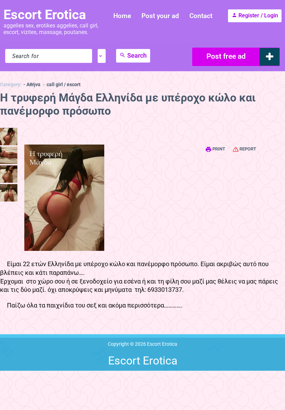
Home (122, 16)
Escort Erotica (44, 14)
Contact (200, 16)
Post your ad (160, 16)
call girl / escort (64, 85)
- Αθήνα (31, 85)
